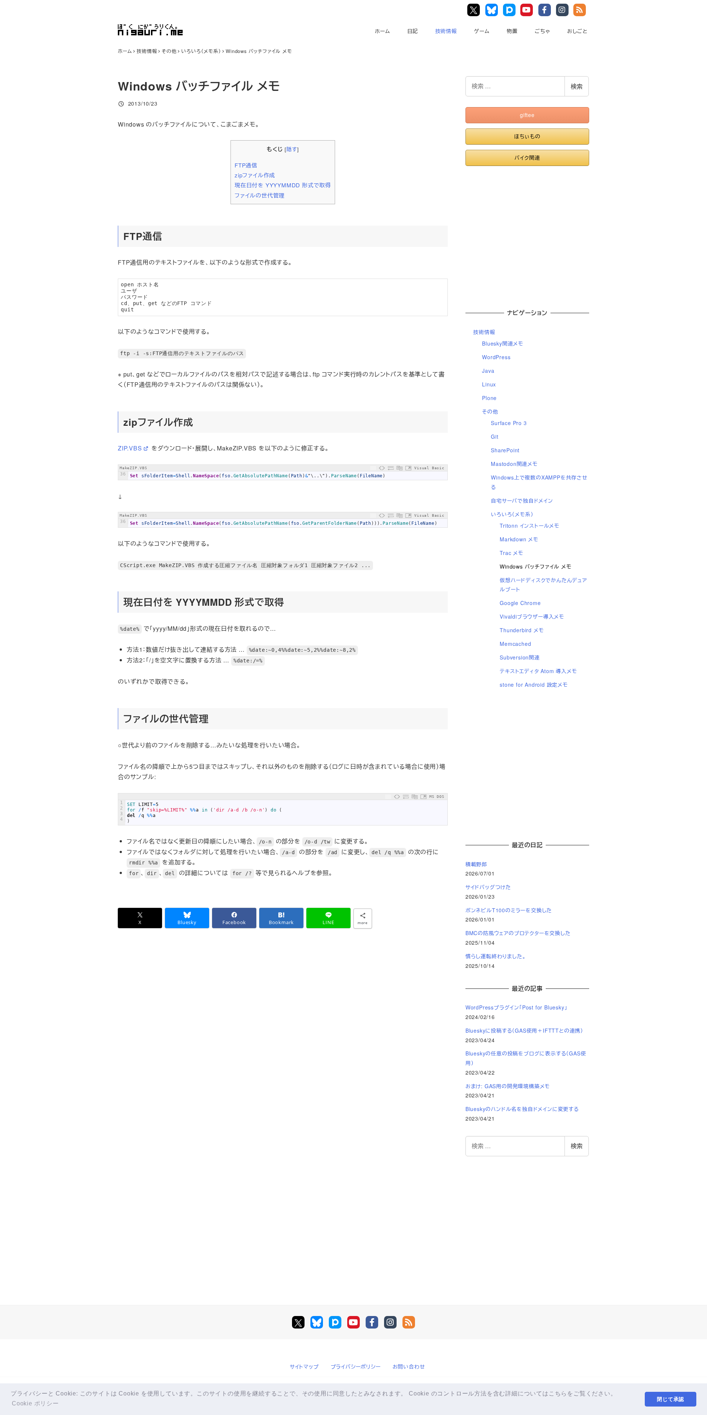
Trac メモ (511, 552)
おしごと (577, 31)
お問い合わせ (409, 1366)
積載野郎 (476, 864)
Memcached (515, 643)
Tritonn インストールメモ (529, 525)
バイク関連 (527, 157)
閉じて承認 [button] (670, 1399)
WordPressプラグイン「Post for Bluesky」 (517, 1007)
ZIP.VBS (130, 448)
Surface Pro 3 (509, 423)
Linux (489, 384)
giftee (527, 114)
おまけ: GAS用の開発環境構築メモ (507, 1086)
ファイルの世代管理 (260, 195)
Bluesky (492, 10)
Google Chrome (520, 602)
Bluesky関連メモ (502, 343)
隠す (291, 149)
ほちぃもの (527, 136)
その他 (490, 411)
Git (494, 436)
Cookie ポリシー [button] (35, 1403)
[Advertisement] (527, 233)
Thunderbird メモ (522, 630)
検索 (577, 86)
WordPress (496, 357)
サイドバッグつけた (488, 887)
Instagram (563, 10)
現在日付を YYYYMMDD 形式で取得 (283, 185)
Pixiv (510, 10)
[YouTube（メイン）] (353, 1322)
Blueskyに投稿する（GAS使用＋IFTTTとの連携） (524, 1030)
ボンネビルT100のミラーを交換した (508, 910)
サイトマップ (304, 1366)
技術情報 (446, 31)
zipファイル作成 (255, 175)
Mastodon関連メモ (514, 463)
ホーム (382, 31)
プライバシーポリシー (356, 1366)
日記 (412, 31)
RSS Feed (581, 10)
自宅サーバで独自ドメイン (522, 500)
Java (488, 370)
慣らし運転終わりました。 (495, 956)
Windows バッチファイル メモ (535, 566)
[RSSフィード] (408, 1322)
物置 (512, 31)
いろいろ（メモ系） (512, 514)
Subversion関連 (520, 657)
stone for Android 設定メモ (534, 684)
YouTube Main (528, 10)
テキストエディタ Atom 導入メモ (538, 671)
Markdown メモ (519, 539)
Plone (489, 397)
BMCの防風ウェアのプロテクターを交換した (518, 933)
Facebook (546, 10)
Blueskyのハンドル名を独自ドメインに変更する (522, 1108)
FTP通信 (246, 165)
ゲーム (481, 31)
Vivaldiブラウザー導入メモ (532, 616)
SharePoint (505, 450)
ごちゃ (542, 31)
